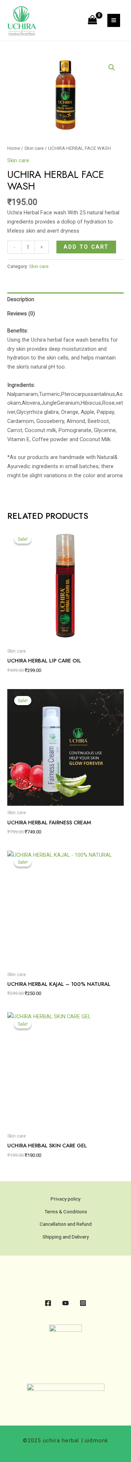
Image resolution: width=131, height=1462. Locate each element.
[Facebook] (48, 1303)
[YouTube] (65, 1303)
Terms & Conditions (65, 1211)
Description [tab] (20, 299)
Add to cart (86, 247)
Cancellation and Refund (66, 1224)
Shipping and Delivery (66, 1237)
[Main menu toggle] (113, 20)
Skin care (34, 148)
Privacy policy (65, 1199)
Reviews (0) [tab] (21, 313)
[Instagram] (83, 1303)
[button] (111, 67)
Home (13, 148)
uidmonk (95, 1440)
